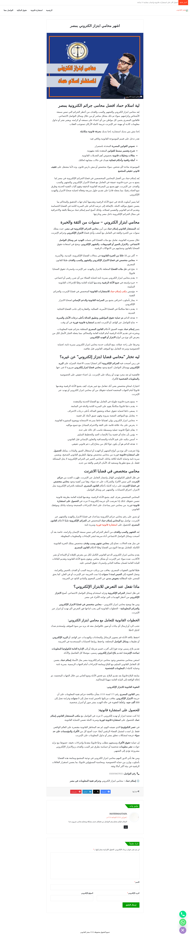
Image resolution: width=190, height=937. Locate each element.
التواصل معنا (8, 10)
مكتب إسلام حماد (118, 291)
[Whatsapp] (182, 922)
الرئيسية (49, 10)
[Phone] (182, 914)
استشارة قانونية (37, 10)
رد (126, 827)
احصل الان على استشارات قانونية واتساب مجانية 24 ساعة (156, 2)
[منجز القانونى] (182, 10)
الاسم (137, 882)
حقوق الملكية (22, 10)
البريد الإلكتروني (133, 893)
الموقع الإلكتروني (87, 893)
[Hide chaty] (182, 930)
